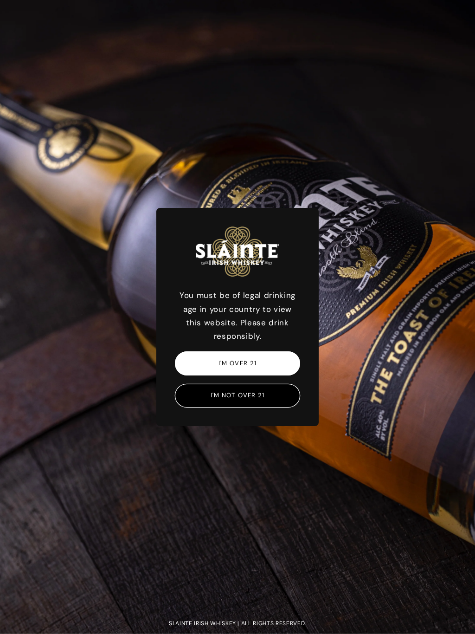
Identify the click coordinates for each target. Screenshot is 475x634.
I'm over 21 (237, 363)
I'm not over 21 (238, 395)
